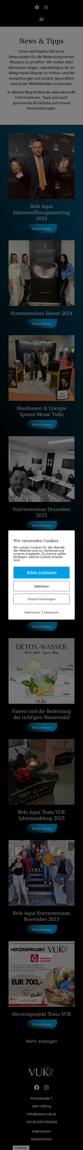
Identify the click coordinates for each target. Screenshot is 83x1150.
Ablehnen (41, 586)
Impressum (51, 612)
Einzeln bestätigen (42, 599)
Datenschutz (32, 612)
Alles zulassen (41, 572)
